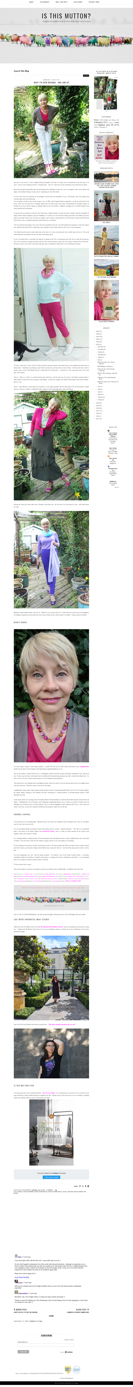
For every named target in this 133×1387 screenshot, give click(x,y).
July (99, 360)
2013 (97, 418)
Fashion (36, 1191)
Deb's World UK (113, 459)
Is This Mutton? (66, 15)
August (100, 357)
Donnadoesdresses (112, 469)
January (100, 399)
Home (51, 1316)
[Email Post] (55, 1190)
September (101, 354)
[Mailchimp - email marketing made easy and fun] (66, 1353)
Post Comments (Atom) (33, 1321)
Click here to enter (51, 1177)
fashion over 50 (43, 1191)
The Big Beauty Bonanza (106, 321)
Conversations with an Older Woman (113, 434)
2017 (97, 411)
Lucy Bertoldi (21, 881)
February (100, 397)
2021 (97, 344)
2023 (97, 339)
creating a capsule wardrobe (25, 1191)
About (31, 2)
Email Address (23, 1342)
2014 (97, 416)
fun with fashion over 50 (55, 1191)
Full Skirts (106, 222)
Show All (117, 487)
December (100, 346)
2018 (97, 408)
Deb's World (113, 448)
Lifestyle (64, 1191)
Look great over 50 (73, 1191)
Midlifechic (113, 481)
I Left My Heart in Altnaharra (106, 277)
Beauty (96, 120)
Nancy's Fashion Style (73, 881)
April (99, 392)
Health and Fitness (110, 120)
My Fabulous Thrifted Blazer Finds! (113, 473)
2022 (97, 342)
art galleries (110, 122)
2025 (97, 334)
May (99, 389)
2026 (97, 331)
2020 (97, 403)
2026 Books (78, 2)
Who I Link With (61, 2)
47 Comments (49, 1190)
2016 (97, 413)
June (99, 386)
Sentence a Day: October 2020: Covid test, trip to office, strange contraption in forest (106, 185)
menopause (102, 127)
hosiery (96, 127)
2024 (97, 336)
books (117, 122)
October (100, 352)
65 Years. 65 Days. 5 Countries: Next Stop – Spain (113, 451)
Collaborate (44, 2)
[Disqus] (51, 1226)
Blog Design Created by (66, 1383)
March (100, 394)
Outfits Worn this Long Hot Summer (106, 256)
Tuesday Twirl (94, 2)
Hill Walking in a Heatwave (105, 366)
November (101, 349)
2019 (97, 405)
